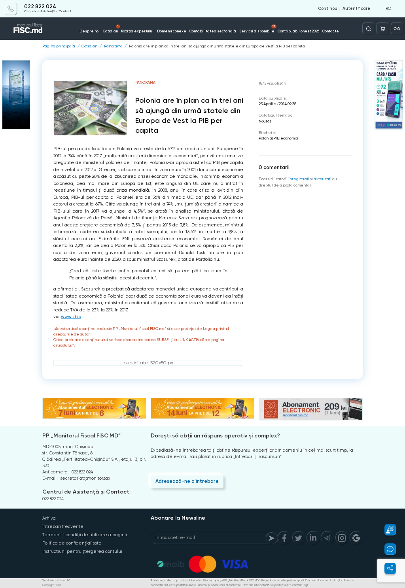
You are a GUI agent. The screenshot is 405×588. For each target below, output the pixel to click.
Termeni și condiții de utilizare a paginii (84, 534)
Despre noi (89, 31)
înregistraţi (298, 179)
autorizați (322, 179)
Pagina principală (58, 46)
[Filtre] (397, 28)
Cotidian (110, 28)
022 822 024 (40, 6)
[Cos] (382, 28)
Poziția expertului (137, 31)
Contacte (330, 31)
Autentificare (356, 8)
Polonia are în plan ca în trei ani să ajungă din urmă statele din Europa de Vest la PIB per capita (217, 46)
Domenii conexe (171, 31)
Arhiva (49, 518)
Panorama (113, 46)
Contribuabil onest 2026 (298, 31)
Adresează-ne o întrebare (187, 481)
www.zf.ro (71, 316)
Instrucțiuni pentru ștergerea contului (82, 551)
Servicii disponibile (257, 28)
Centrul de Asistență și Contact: (86, 491)
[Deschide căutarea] (368, 28)
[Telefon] (10, 8)
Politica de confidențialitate (72, 543)
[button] (387, 529)
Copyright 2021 (51, 585)
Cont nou (327, 8)
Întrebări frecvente (62, 526)
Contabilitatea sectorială (212, 31)
